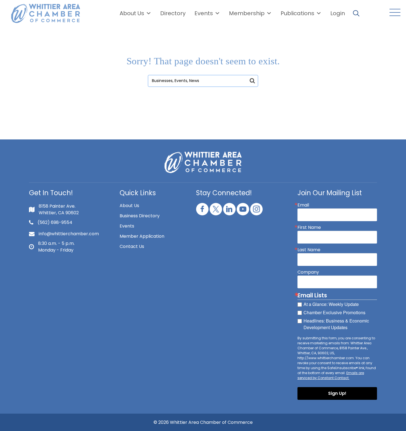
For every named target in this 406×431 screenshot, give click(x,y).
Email (303, 205)
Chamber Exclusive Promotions (334, 312)
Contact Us (132, 246)
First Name (309, 227)
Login (337, 13)
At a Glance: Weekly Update (331, 304)
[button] (393, 13)
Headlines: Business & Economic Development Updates (336, 324)
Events (127, 226)
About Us (132, 13)
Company (308, 272)
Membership (247, 13)
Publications (297, 13)
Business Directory (140, 216)
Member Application (142, 236)
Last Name (308, 250)
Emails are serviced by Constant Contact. (330, 375)
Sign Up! (337, 393)
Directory (173, 13)
